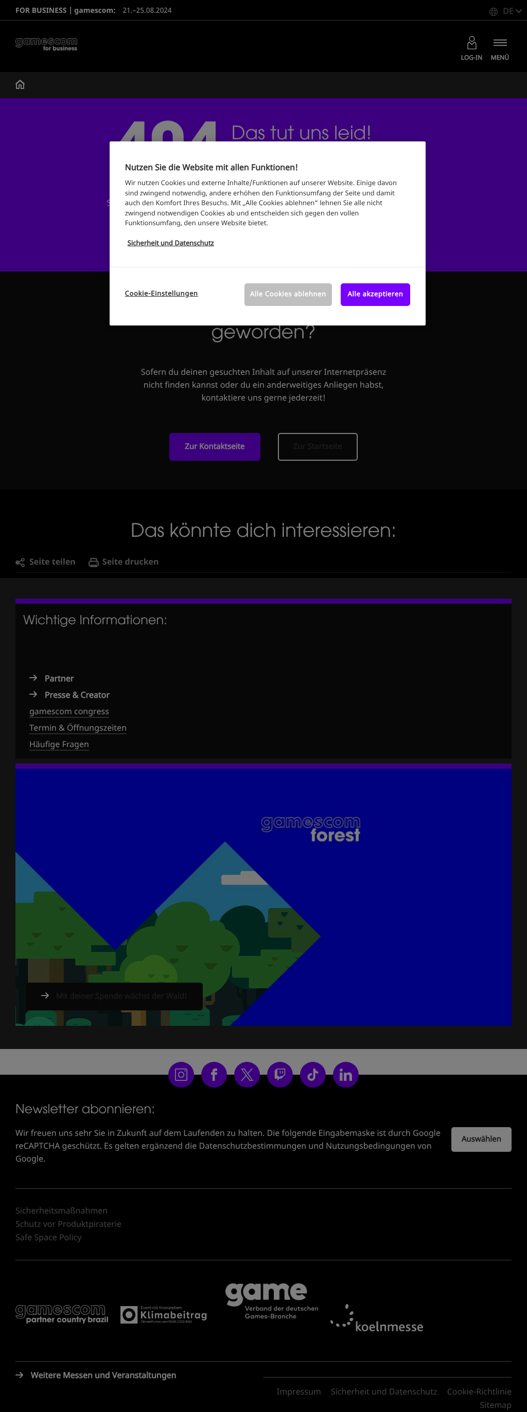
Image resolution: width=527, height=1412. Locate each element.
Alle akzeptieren (375, 294)
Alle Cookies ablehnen (288, 294)
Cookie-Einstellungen (161, 294)
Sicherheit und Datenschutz (171, 243)
